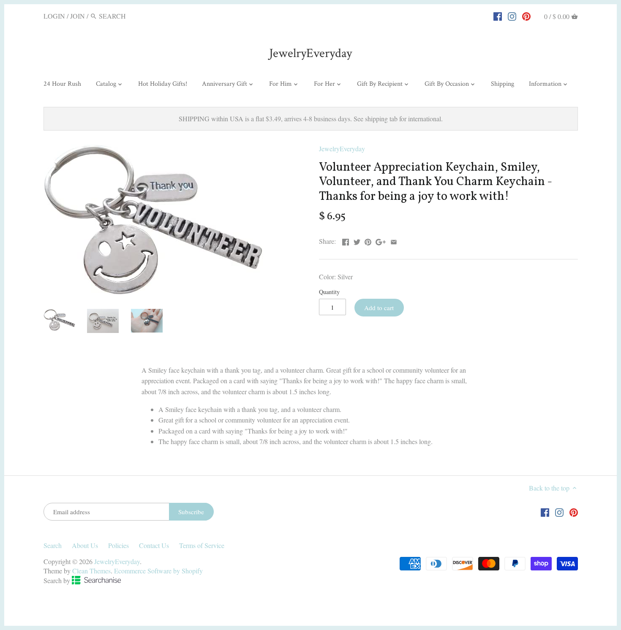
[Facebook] (497, 16)
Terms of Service (201, 545)
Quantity (329, 291)
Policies (118, 545)
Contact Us (154, 545)
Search (53, 545)
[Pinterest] (526, 16)
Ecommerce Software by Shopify (158, 570)
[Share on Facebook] (345, 240)
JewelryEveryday (310, 53)
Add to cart (379, 307)
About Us (85, 545)
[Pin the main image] (368, 240)
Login (54, 15)
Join (77, 15)
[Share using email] (393, 240)
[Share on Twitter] (357, 240)
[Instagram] (512, 16)
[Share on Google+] (381, 240)
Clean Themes (91, 570)
